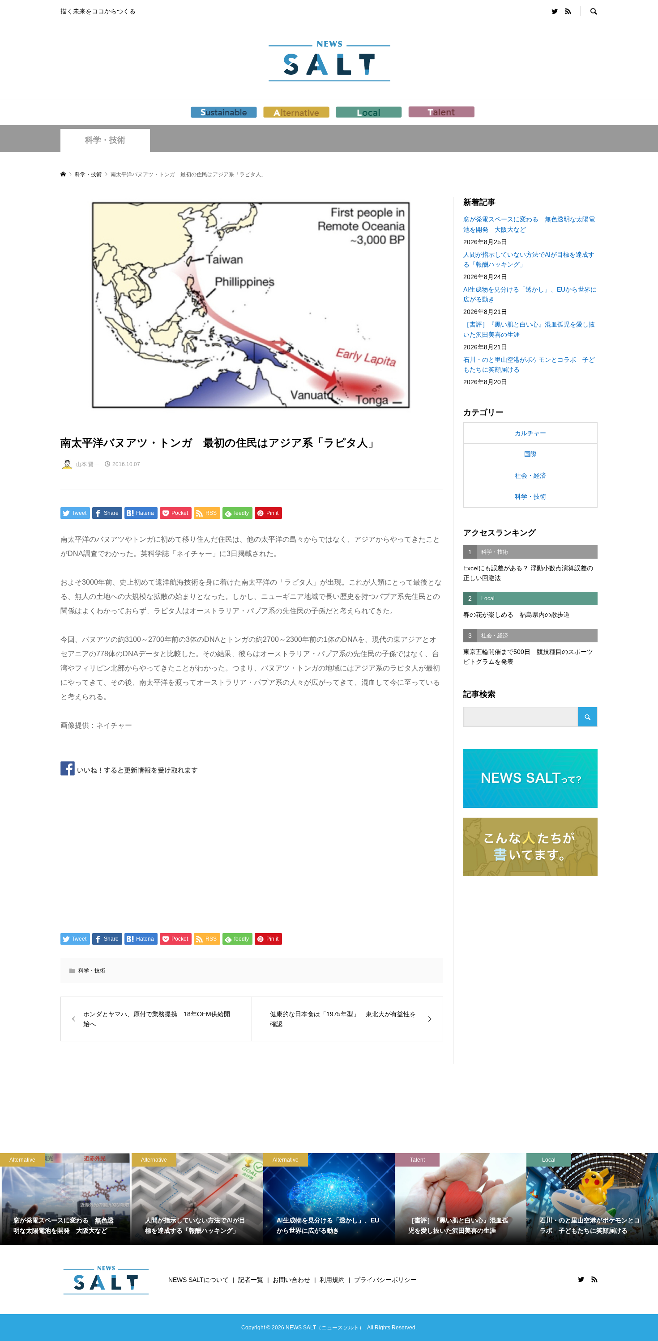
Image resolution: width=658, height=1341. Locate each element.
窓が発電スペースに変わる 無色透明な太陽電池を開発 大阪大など (529, 224)
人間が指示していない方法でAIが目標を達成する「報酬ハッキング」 (528, 259)
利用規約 (332, 1279)
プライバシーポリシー (385, 1279)
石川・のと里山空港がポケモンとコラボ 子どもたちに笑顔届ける (529, 364)
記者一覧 (250, 1279)
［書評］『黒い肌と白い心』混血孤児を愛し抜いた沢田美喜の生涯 (529, 329)
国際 (530, 454)
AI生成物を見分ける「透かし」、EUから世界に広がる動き (530, 294)
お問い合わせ (291, 1279)
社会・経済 (530, 475)
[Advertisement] (251, 852)
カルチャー (530, 433)
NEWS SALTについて (198, 1279)
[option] (82, 1199)
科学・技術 (105, 140)
